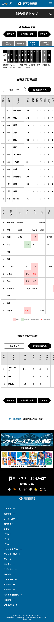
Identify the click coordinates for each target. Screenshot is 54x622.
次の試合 (43, 34)
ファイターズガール (12, 554)
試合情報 (17, 419)
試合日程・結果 (27, 34)
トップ (8, 419)
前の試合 (10, 34)
